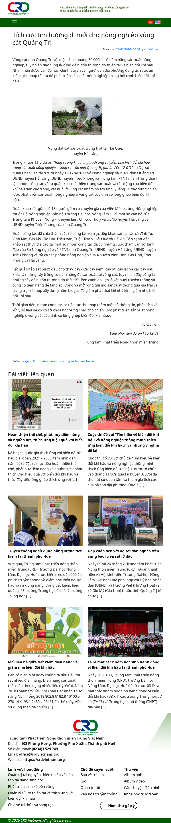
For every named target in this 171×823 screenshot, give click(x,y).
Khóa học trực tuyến (141, 794)
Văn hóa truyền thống (99, 794)
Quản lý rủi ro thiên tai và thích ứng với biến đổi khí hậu (60, 361)
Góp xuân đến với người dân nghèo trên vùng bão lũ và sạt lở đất (123, 554)
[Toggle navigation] (14, 22)
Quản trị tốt (90, 787)
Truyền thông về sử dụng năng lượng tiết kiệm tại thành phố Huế (45, 554)
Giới (84, 781)
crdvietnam (151, 49)
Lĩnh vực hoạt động (25, 769)
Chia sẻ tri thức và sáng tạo (31, 804)
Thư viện (132, 769)
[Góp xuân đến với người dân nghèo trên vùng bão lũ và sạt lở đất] (125, 521)
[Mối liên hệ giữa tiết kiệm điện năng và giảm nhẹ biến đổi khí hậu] (45, 632)
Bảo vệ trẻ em (92, 774)
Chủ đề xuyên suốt (97, 769)
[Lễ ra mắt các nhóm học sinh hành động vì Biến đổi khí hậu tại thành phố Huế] (125, 632)
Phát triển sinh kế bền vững (31, 786)
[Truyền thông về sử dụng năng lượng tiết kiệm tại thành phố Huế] (45, 521)
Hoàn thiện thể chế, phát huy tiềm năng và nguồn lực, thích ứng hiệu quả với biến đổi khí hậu (45, 440)
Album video (134, 781)
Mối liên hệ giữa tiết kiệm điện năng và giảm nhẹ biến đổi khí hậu (43, 665)
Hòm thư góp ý (121, 805)
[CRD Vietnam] (19, 9)
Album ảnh (133, 774)
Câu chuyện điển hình (142, 787)
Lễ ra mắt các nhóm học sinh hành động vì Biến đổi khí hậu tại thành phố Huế (123, 665)
